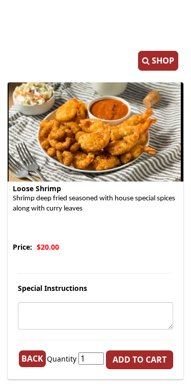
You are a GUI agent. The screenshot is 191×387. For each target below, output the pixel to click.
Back (32, 358)
